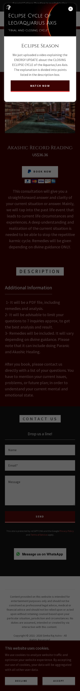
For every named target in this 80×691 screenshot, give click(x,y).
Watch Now (40, 86)
